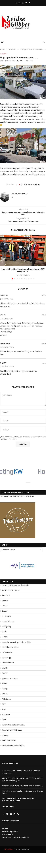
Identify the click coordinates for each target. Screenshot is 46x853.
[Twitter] (19, 3)
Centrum (5, 600)
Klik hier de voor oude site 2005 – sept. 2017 (17, 496)
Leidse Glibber (14, 849)
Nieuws (4, 683)
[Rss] (29, 3)
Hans (4, 771)
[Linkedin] (22, 3)
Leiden (4, 637)
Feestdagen (6, 616)
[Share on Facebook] (24, 185)
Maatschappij (7, 657)
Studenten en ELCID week (12, 730)
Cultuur (4, 611)
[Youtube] (26, 3)
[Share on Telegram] (36, 185)
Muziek (4, 668)
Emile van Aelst (17, 61)
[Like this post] (21, 185)
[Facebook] (16, 3)
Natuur (4, 673)
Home (2, 49)
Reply (44, 295)
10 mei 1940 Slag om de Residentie (15, 585)
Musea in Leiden (8, 663)
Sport (4, 719)
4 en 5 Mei (6, 595)
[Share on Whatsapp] (33, 185)
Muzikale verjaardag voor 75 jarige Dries (27, 786)
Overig (4, 688)
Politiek (4, 694)
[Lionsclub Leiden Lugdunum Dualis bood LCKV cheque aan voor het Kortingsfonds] (23, 250)
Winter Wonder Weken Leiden (13, 745)
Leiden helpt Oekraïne (10, 647)
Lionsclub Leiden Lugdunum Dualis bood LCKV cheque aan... (23, 270)
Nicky (3, 363)
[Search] (43, 41)
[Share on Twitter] (26, 185)
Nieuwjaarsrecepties (9, 678)
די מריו (2, 315)
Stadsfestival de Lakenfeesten (13, 725)
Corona (4, 606)
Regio (4, 709)
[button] (2, 257)
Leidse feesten (7, 652)
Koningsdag (6, 626)
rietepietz (5, 343)
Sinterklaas (6, 714)
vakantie (12, 49)
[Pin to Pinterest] (29, 185)
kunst (4, 631)
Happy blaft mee (8, 621)
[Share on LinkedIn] (31, 185)
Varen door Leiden (9, 740)
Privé (4, 704)
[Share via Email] (39, 185)
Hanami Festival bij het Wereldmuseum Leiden (18, 799)
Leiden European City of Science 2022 (16, 642)
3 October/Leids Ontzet (11, 590)
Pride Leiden (6, 699)
